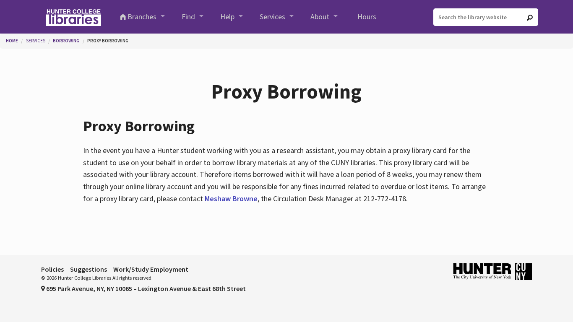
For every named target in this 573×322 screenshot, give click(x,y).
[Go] (529, 17)
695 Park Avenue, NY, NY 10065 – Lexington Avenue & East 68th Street (145, 288)
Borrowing (66, 41)
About (319, 16)
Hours (366, 16)
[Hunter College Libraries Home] (73, 17)
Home (12, 41)
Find (188, 16)
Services (272, 16)
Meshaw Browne (231, 198)
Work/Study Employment (150, 269)
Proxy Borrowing (107, 41)
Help (227, 16)
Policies (52, 269)
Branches (142, 16)
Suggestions (88, 269)
